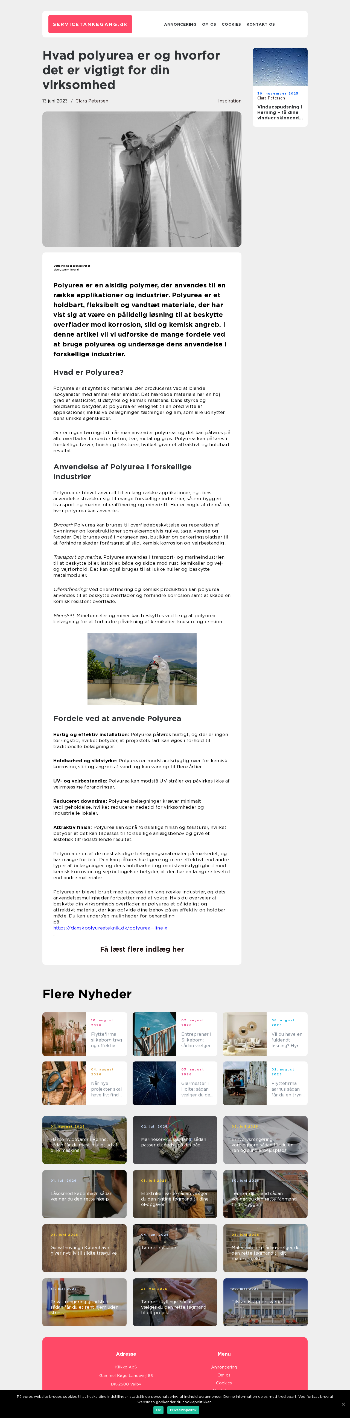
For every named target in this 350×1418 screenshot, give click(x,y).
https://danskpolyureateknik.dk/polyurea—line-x (110, 928)
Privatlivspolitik (183, 1410)
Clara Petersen (91, 101)
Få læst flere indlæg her (142, 949)
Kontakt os (261, 24)
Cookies (231, 24)
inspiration (229, 101)
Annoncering (180, 24)
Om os (209, 24)
